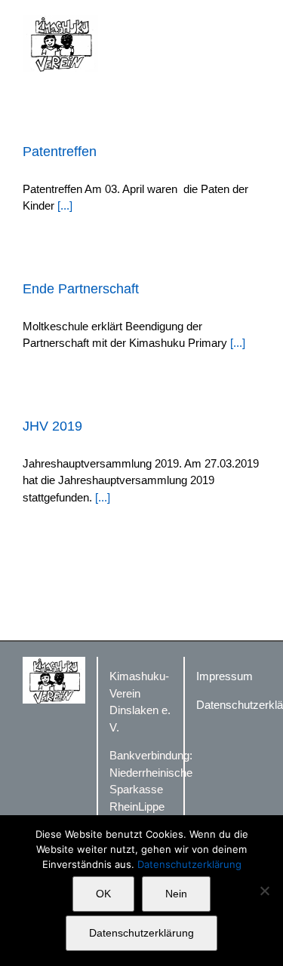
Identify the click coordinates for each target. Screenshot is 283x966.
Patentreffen (60, 151)
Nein (176, 894)
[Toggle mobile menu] (254, 23)
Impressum (224, 676)
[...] (64, 205)
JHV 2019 (52, 426)
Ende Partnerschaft (81, 288)
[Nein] (264, 890)
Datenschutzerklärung (189, 864)
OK (103, 894)
